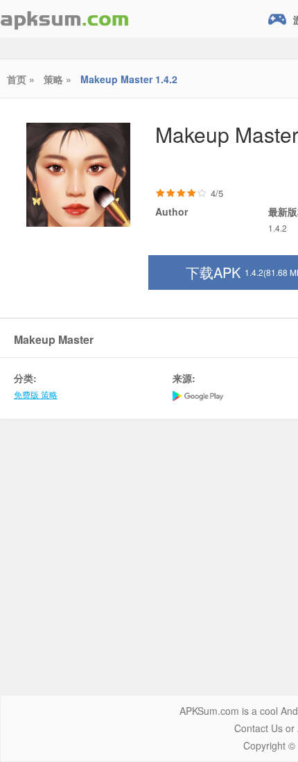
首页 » (21, 79)
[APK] (64, 19)
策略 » (57, 79)
